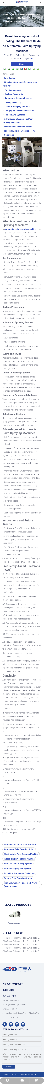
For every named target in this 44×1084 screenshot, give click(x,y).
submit (9, 1067)
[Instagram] (23, 1024)
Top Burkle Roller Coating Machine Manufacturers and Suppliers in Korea (32, 938)
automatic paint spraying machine (20, 229)
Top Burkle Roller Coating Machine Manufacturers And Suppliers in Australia (12, 944)
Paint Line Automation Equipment (19, 873)
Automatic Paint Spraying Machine (20, 844)
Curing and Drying (13, 102)
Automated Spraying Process (18, 98)
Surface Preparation (14, 94)
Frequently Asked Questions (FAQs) (20, 131)
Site (31, 58)
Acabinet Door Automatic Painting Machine (14, 923)
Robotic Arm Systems (15, 115)
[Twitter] (17, 1024)
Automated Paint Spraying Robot (19, 849)
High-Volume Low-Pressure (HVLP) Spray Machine (20, 884)
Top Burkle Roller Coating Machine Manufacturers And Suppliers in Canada (12, 938)
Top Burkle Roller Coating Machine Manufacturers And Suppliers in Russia (32, 941)
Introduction (9, 78)
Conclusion (9, 135)
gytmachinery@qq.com (17, 1005)
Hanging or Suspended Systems (19, 111)
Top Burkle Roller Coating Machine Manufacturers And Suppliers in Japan (12, 941)
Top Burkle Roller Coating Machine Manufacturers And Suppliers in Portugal (12, 948)
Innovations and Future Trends (18, 127)
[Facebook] (4, 1024)
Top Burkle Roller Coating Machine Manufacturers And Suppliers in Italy (32, 944)
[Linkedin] (11, 1024)
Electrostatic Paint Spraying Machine (21, 854)
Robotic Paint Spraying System (18, 878)
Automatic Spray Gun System (17, 868)
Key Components (13, 90)
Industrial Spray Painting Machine (19, 859)
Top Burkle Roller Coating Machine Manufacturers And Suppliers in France (32, 951)
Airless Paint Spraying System (18, 863)
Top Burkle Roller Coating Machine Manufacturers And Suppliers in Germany (12, 951)
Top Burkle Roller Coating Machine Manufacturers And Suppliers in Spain (32, 948)
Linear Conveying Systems (17, 106)
